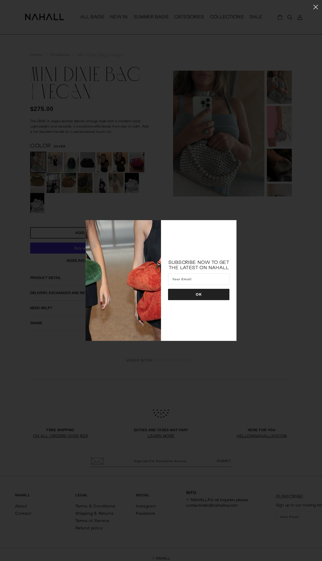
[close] (315, 6)
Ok (199, 294)
